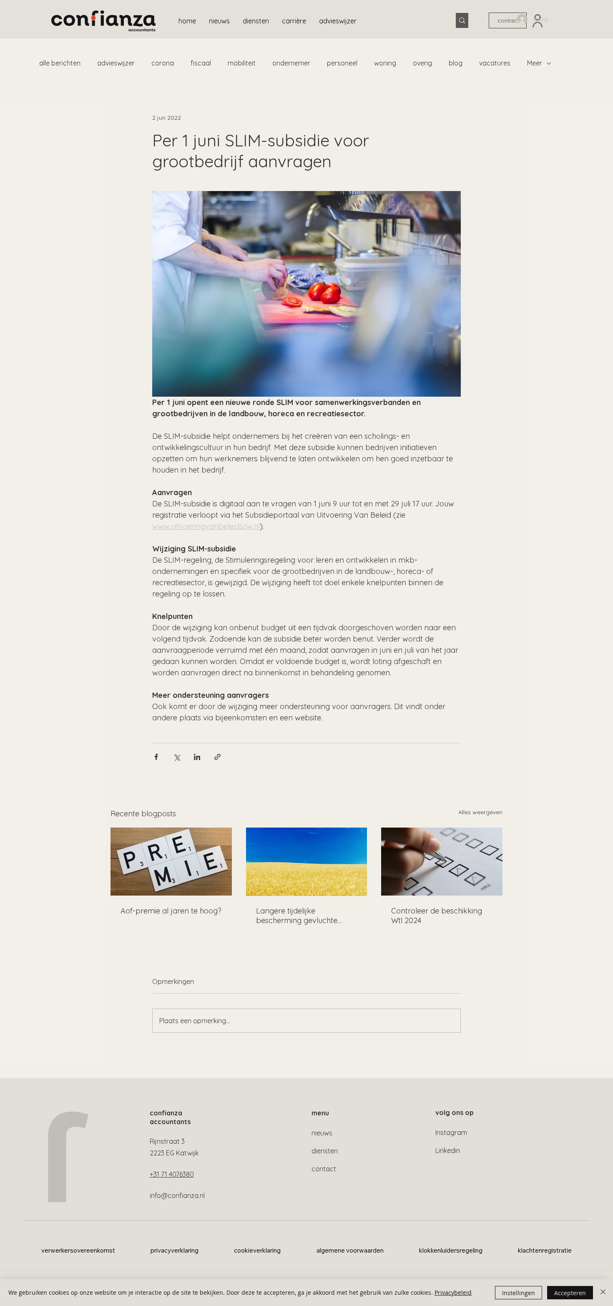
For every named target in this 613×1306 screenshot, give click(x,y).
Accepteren (570, 1293)
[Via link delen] (217, 757)
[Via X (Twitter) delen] (177, 757)
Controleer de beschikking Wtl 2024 (436, 915)
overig (422, 63)
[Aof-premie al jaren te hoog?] (171, 862)
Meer (534, 63)
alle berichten (59, 63)
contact (324, 1169)
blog (455, 63)
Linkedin (447, 1150)
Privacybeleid (453, 1292)
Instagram (451, 1132)
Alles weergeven (480, 812)
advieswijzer (116, 63)
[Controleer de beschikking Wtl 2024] (441, 862)
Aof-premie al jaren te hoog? (171, 911)
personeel (342, 63)
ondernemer (291, 63)
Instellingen (518, 1293)
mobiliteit (242, 63)
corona (162, 63)
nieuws (322, 1133)
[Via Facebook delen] (156, 757)
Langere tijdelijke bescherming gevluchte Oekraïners (296, 915)
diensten (325, 1151)
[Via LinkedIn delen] (197, 757)
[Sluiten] (603, 1292)
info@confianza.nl (177, 1195)
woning (385, 63)
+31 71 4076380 (172, 1174)
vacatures (494, 63)
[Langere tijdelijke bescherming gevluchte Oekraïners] (306, 862)
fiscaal (201, 63)
